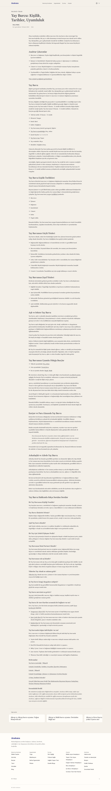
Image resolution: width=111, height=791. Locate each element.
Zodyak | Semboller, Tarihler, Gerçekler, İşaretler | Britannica (48, 667)
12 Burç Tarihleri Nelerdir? (37, 678)
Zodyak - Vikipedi (34, 670)
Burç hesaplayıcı (70, 765)
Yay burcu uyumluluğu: (38, 131)
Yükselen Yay (33, 575)
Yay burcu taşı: (35, 138)
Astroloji (13, 757)
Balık (50, 371)
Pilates (31, 763)
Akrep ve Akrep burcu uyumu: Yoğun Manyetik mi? (25, 718)
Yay (36, 194)
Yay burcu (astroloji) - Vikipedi (38, 663)
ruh (30, 564)
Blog (12, 769)
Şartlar (86, 766)
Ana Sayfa (14, 11)
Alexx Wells (16, 25)
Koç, (44, 364)
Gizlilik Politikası (88, 763)
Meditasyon (32, 757)
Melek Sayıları (15, 754)
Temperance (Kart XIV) (38, 612)
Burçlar (20, 11)
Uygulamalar (57, 3)
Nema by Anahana (47, 3)
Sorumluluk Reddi (89, 769)
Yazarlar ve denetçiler (90, 757)
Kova (47, 367)
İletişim (86, 760)
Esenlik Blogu (51, 763)
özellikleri (54, 194)
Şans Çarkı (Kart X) (36, 617)
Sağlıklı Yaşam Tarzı (53, 760)
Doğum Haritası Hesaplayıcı (74, 762)
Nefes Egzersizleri (34, 760)
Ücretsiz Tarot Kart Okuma (73, 771)
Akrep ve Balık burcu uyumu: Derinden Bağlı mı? (63, 718)
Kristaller (13, 766)
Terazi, (43, 367)
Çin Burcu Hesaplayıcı (72, 768)
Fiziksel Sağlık (52, 757)
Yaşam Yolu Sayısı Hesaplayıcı (71, 758)
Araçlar (70, 3)
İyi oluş (64, 3)
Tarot (12, 763)
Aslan (47, 364)
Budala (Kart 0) (35, 623)
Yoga (30, 754)
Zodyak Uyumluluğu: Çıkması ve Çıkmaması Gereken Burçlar (48, 674)
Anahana (14, 3)
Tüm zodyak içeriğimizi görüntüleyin (40, 79)
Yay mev (31, 595)
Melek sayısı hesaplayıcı (73, 754)
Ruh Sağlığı (51, 754)
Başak (46, 371)
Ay (42, 585)
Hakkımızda (87, 754)
